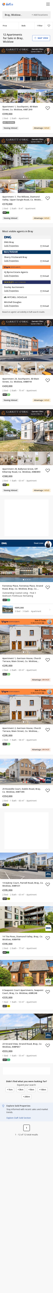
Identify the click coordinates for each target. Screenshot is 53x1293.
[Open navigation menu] (48, 4)
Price (5, 25)
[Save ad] (48, 108)
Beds (24, 25)
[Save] (49, 25)
